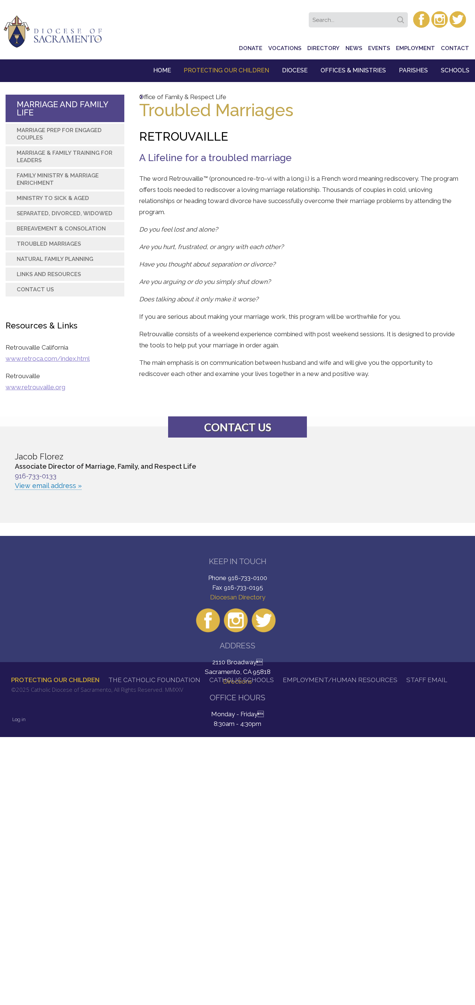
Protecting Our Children (226, 70)
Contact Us (35, 289)
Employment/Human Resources (340, 680)
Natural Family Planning (55, 259)
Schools (455, 70)
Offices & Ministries (353, 70)
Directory (323, 48)
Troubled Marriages (49, 243)
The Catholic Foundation (154, 680)
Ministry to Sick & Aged (53, 198)
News (353, 48)
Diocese (295, 70)
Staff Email (426, 680)
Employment (415, 48)
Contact (455, 48)
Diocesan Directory (237, 597)
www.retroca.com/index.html (48, 358)
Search (402, 17)
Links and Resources (49, 274)
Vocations (284, 48)
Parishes (413, 70)
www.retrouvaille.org (35, 387)
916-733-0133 (35, 476)
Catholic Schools (241, 680)
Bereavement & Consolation (61, 228)
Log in (19, 719)
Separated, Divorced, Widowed (64, 213)
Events (379, 48)
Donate (250, 48)
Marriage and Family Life (62, 108)
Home (162, 70)
